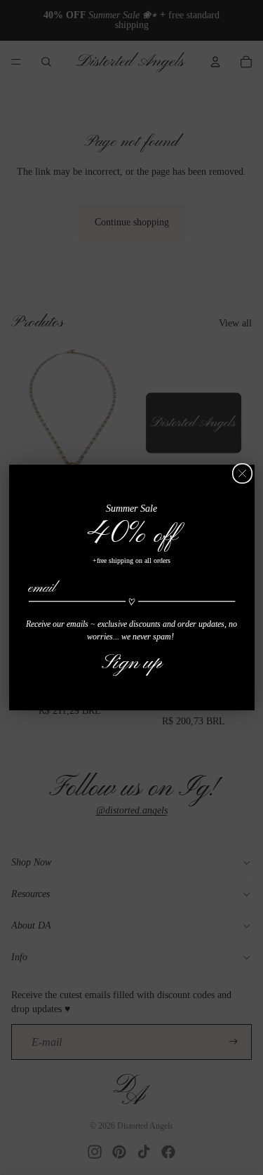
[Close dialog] (242, 473)
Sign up (132, 662)
